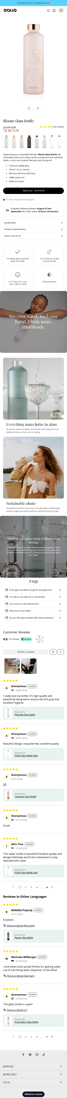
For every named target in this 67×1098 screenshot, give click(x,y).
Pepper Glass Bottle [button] (23, 937)
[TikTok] (43, 1054)
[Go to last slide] (29, 108)
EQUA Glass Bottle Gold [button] (26, 872)
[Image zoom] (33, 59)
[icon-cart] (53, 10)
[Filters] (53, 652)
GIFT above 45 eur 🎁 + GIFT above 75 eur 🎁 (33, 3)
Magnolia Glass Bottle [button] (24, 714)
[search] (48, 10)
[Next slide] (37, 108)
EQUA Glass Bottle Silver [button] (26, 755)
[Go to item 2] (29, 666)
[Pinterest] (30, 1054)
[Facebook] (23, 1054)
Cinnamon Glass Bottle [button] (25, 796)
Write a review (26, 652)
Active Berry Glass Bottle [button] (26, 1022)
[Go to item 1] (12, 666)
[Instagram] (37, 1054)
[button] (46, 127)
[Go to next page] (52, 887)
